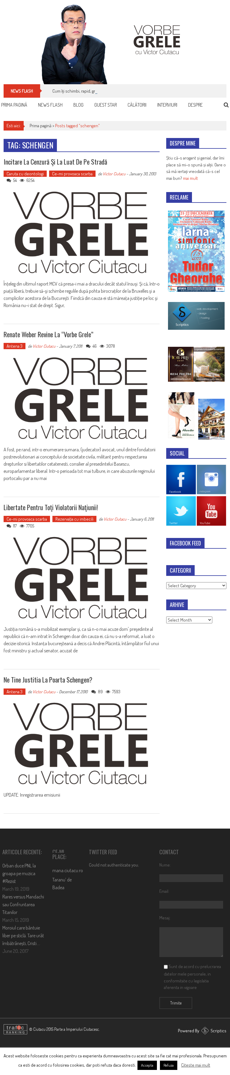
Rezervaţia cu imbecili (74, 519)
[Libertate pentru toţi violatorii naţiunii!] (82, 578)
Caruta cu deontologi (25, 174)
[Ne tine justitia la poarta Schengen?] (82, 744)
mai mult (190, 178)
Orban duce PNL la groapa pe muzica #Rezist (19, 873)
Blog (78, 105)
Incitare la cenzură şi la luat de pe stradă (55, 161)
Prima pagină (14, 105)
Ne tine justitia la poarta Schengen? (48, 679)
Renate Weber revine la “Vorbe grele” (48, 334)
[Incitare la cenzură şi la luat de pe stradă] (82, 233)
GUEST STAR (105, 105)
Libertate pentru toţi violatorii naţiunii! (51, 507)
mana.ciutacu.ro (67, 870)
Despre (195, 105)
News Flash (50, 105)
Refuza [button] (169, 1065)
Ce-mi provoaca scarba (72, 174)
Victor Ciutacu (114, 173)
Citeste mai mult (195, 1065)
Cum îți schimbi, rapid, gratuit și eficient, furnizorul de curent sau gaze (114, 91)
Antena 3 (14, 346)
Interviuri (167, 105)
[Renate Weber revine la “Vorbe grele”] (82, 398)
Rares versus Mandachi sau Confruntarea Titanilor (23, 904)
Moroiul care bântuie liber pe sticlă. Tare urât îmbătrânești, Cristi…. (23, 935)
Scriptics (218, 1030)
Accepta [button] (147, 1065)
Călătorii (137, 105)
